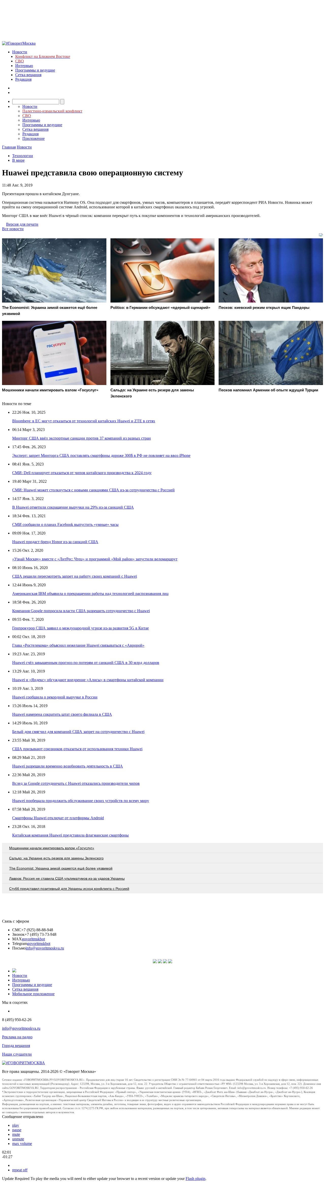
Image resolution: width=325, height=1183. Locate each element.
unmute (18, 1139)
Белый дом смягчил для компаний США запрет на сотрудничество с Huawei (78, 731)
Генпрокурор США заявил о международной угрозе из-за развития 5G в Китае (80, 628)
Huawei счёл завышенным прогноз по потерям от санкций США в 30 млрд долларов (85, 662)
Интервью (24, 65)
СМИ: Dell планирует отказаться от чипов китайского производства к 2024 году (82, 473)
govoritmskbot (33, 939)
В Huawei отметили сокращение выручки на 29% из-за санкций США (73, 507)
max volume (22, 1143)
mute (16, 1134)
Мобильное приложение (33, 994)
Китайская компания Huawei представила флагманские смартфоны (70, 835)
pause (16, 1130)
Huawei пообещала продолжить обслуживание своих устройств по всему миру (80, 800)
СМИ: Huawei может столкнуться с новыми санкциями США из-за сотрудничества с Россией (93, 490)
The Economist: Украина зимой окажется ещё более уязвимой (60, 868)
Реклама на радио (17, 1037)
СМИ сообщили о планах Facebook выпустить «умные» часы (65, 524)
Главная (9, 147)
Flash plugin (195, 1178)
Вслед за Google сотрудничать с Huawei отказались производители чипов (76, 783)
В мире (18, 160)
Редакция (23, 79)
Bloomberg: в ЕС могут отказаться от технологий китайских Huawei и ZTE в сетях (83, 421)
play (15, 1125)
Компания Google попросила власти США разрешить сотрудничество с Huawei (81, 611)
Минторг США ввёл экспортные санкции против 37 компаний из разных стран (81, 438)
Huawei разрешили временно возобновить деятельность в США (67, 766)
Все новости (13, 229)
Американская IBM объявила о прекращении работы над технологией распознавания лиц (90, 593)
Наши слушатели (17, 1054)
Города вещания (16, 1045)
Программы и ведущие (35, 70)
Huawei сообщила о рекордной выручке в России (55, 697)
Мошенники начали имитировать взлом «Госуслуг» (51, 848)
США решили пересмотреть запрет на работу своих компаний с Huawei (74, 576)
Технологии (22, 156)
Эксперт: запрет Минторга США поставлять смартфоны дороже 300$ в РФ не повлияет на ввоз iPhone (101, 455)
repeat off (19, 1170)
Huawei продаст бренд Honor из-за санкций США (55, 542)
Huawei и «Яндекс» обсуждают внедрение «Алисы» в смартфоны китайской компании (88, 680)
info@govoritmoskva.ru (45, 948)
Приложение (33, 138)
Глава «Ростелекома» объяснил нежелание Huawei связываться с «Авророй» (78, 645)
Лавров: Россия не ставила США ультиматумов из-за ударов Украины (67, 878)
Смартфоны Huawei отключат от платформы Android (58, 818)
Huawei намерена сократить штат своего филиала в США (62, 714)
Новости (19, 52)
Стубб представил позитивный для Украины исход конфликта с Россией (69, 889)
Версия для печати (22, 224)
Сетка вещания (28, 75)
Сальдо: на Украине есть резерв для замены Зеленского (56, 858)
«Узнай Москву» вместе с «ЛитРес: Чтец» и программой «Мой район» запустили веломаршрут (94, 559)
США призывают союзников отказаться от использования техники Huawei (77, 749)
